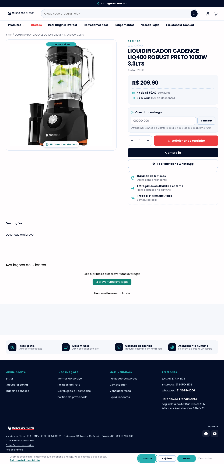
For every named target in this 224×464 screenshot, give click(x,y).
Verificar (206, 120)
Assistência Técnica (180, 25)
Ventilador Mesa (120, 391)
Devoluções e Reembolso (74, 391)
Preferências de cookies (20, 445)
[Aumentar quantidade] (148, 140)
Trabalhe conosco (17, 391)
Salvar (187, 458)
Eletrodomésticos (95, 25)
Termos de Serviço (70, 378)
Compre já (173, 153)
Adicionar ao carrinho (188, 141)
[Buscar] (194, 13)
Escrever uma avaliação (112, 282)
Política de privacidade (73, 397)
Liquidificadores (120, 397)
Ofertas (36, 25)
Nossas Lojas (150, 25)
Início (9, 34)
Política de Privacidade (25, 460)
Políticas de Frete (69, 385)
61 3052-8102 (184, 384)
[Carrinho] (216, 14)
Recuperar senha (17, 385)
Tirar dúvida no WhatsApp (175, 164)
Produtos (14, 25)
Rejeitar (167, 458)
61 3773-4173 (176, 378)
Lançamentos (124, 25)
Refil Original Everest (62, 25)
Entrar (9, 378)
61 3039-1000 (186, 390)
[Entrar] (208, 14)
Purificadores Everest (123, 378)
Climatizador (118, 385)
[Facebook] (206, 433)
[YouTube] (214, 433)
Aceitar (147, 458)
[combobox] (119, 13)
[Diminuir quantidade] (132, 140)
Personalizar (205, 458)
